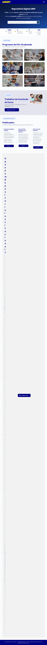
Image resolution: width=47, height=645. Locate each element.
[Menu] (44, 2)
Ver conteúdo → (6, 58)
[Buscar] (38, 22)
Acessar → (9, 145)
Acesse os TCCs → (12, 110)
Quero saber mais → (24, 395)
